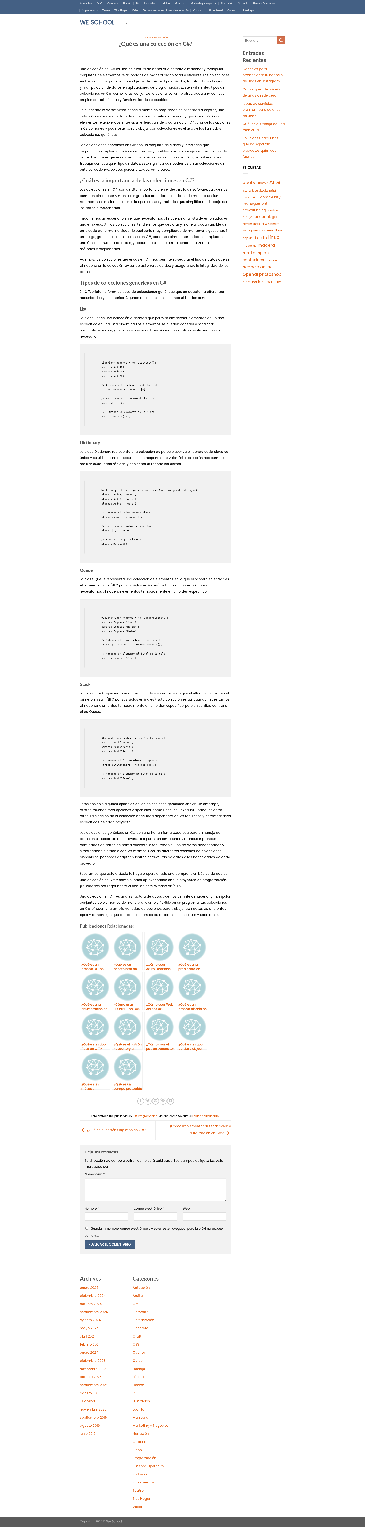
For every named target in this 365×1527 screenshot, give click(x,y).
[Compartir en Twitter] (148, 1101)
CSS (136, 1344)
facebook (262, 216)
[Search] (125, 22)
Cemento (112, 3)
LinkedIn (260, 237)
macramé (250, 246)
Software (140, 1474)
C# (144, 37)
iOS (261, 230)
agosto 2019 (90, 1425)
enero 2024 (89, 1352)
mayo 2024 (89, 1328)
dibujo (247, 217)
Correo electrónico (149, 1209)
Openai (250, 274)
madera (266, 245)
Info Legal (248, 10)
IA (137, 3)
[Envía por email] (155, 1101)
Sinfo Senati (216, 10)
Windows (275, 281)
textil (262, 281)
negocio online (258, 267)
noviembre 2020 (93, 1409)
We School (97, 22)
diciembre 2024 (93, 1295)
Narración (227, 3)
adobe (249, 182)
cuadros (272, 210)
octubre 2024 (91, 1304)
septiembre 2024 (94, 1312)
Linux (273, 237)
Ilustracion (149, 3)
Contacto (232, 10)
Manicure (180, 3)
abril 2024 (88, 1336)
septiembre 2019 (93, 1417)
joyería (269, 230)
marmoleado (271, 260)
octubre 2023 (91, 1377)
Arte (275, 182)
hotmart (273, 224)
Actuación (86, 3)
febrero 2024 (90, 1344)
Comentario (95, 1174)
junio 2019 (88, 1433)
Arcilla (138, 1295)
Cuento (139, 1352)
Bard (247, 190)
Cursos (197, 10)
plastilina (250, 282)
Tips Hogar (120, 10)
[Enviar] (281, 40)
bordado (260, 190)
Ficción (127, 3)
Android (262, 183)
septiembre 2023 (94, 1385)
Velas (135, 10)
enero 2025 (89, 1287)
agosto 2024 (90, 1320)
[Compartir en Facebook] (140, 1101)
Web (186, 1209)
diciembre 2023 (92, 1360)
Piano (137, 1450)
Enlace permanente (205, 1116)
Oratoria (243, 3)
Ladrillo (165, 3)
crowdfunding (254, 210)
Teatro (106, 10)
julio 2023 (87, 1401)
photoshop (270, 274)
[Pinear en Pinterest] (163, 1101)
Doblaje (139, 1369)
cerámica (251, 197)
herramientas (251, 224)
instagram (250, 230)
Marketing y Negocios (203, 3)
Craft (100, 3)
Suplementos (90, 10)
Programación (157, 37)
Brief (272, 191)
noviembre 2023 (93, 1369)
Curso (138, 1360)
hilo (264, 223)
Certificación (143, 1320)
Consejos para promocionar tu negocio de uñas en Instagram (263, 75)
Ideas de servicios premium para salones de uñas (261, 109)
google (277, 217)
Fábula (138, 1377)
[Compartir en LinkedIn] (170, 1101)
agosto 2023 (90, 1393)
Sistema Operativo (264, 3)
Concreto (140, 1328)
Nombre (92, 1209)
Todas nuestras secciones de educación (166, 10)
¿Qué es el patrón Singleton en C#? (116, 1130)
